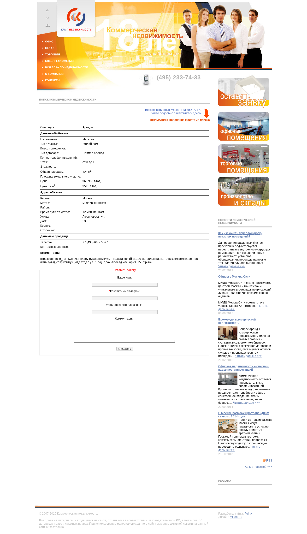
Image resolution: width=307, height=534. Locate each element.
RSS (269, 460)
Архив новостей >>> (258, 467)
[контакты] (47, 18)
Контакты (52, 80)
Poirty (248, 513)
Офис (49, 41)
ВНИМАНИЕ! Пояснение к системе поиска (180, 120)
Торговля (52, 54)
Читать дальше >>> (231, 266)
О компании (54, 73)
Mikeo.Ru (236, 517)
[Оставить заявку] (243, 107)
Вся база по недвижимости (66, 67)
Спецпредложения (59, 60)
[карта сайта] (47, 26)
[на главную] (47, 10)
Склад (49, 48)
